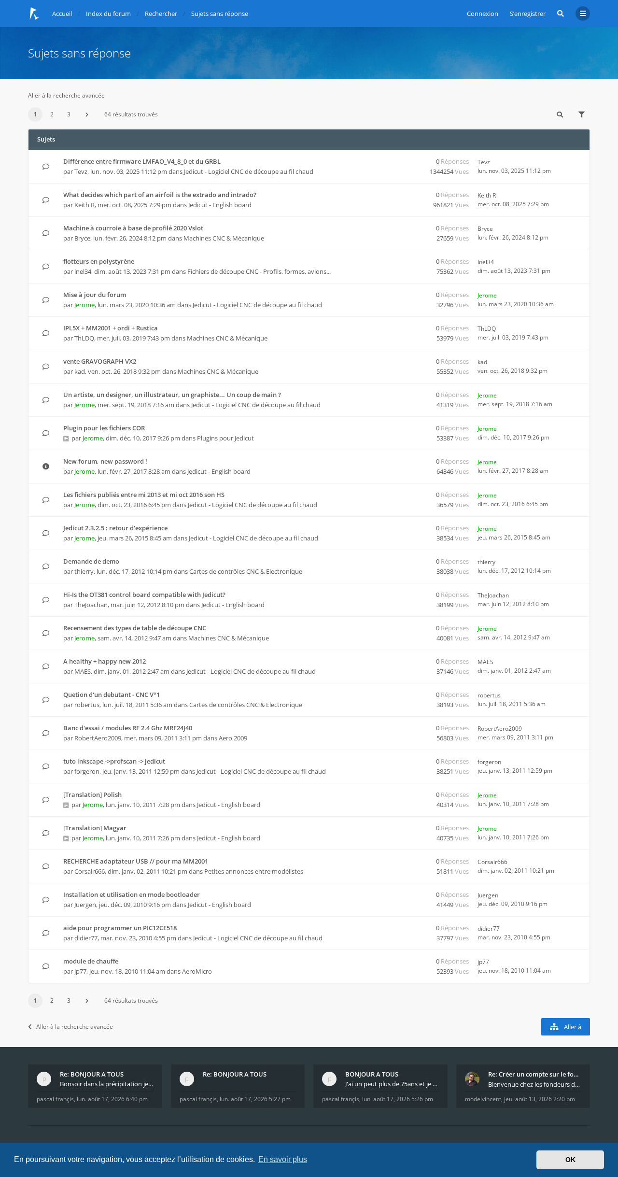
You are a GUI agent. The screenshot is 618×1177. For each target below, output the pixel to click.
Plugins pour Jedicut (225, 438)
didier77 (86, 938)
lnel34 (82, 271)
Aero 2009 (233, 738)
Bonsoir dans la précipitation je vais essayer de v (107, 1083)
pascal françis (55, 1099)
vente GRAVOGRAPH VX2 (99, 361)
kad (79, 371)
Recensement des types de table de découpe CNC (134, 628)
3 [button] (68, 114)
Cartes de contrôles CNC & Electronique (245, 571)
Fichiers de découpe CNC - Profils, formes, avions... (259, 271)
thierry (84, 571)
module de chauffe (90, 961)
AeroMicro (197, 971)
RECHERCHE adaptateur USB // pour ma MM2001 (135, 861)
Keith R (84, 204)
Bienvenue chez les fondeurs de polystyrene (535, 1084)
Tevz (80, 171)
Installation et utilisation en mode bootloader (131, 894)
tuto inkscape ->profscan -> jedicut (114, 761)
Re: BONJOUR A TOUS (92, 1074)
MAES (82, 671)
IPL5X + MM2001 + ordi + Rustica (110, 328)
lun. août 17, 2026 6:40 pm (112, 1099)
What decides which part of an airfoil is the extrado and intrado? (159, 194)
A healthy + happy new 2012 (104, 661)
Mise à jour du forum (94, 294)
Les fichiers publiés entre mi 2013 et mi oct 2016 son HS (144, 494)
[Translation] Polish (92, 794)
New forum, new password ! (105, 461)
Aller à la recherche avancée (66, 95)
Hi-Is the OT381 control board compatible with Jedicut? (144, 594)
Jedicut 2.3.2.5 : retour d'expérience (115, 528)
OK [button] (570, 1159)
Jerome (84, 304)
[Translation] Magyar (94, 827)
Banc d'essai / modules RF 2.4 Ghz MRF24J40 (127, 727)
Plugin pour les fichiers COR (104, 428)
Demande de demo (91, 561)
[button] (87, 114)
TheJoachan (91, 604)
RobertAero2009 (97, 738)
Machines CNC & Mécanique (223, 238)
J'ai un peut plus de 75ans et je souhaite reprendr (392, 1083)
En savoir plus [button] (282, 1159)
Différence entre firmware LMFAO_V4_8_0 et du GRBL (142, 161)
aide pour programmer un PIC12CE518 (120, 927)
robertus (86, 704)
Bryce (82, 238)
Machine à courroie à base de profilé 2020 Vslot (133, 228)
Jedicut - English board (220, 204)
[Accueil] (34, 13)
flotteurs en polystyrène (98, 261)
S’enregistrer (528, 13)
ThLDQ (84, 338)
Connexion (482, 13)
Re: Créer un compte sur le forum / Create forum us (535, 1074)
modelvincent (483, 1099)
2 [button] (52, 114)
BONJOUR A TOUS (371, 1074)
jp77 (80, 971)
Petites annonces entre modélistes (253, 871)
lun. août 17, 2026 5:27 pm (255, 1099)
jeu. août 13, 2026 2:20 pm (539, 1099)
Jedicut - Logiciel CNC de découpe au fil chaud (248, 171)
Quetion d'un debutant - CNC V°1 (111, 694)
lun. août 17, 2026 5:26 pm (397, 1099)
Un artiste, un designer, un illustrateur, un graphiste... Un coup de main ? (172, 394)
